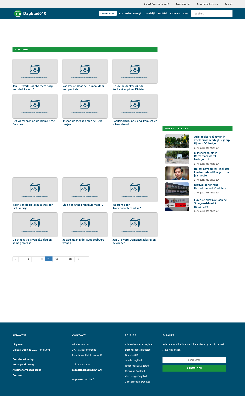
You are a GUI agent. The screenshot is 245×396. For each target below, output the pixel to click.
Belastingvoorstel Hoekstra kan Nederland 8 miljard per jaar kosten (212, 172)
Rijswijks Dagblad (135, 371)
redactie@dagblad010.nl (87, 369)
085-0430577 (108, 13)
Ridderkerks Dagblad (137, 365)
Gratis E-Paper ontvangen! (156, 4)
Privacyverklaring (23, 364)
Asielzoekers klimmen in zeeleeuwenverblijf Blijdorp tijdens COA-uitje (212, 140)
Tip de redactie (183, 4)
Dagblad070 (131, 355)
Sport (186, 13)
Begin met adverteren (207, 4)
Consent (17, 375)
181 (78, 259)
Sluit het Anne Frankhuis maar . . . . (84, 204)
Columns (175, 13)
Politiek (163, 13)
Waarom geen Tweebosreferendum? (126, 206)
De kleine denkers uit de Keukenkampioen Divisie (128, 87)
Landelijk (150, 13)
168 (56, 259)
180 (70, 259)
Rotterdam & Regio (130, 13)
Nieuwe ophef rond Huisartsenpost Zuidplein (210, 186)
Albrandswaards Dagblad (139, 344)
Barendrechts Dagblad (137, 349)
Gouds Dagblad (133, 360)
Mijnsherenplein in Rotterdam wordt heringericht (205, 156)
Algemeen (78, 379)
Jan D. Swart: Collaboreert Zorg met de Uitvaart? (32, 87)
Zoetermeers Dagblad (137, 381)
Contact (228, 4)
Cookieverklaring (23, 359)
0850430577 (83, 364)
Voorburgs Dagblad (136, 376)
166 (41, 259)
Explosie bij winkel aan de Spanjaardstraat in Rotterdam (210, 203)
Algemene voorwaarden (27, 369)
